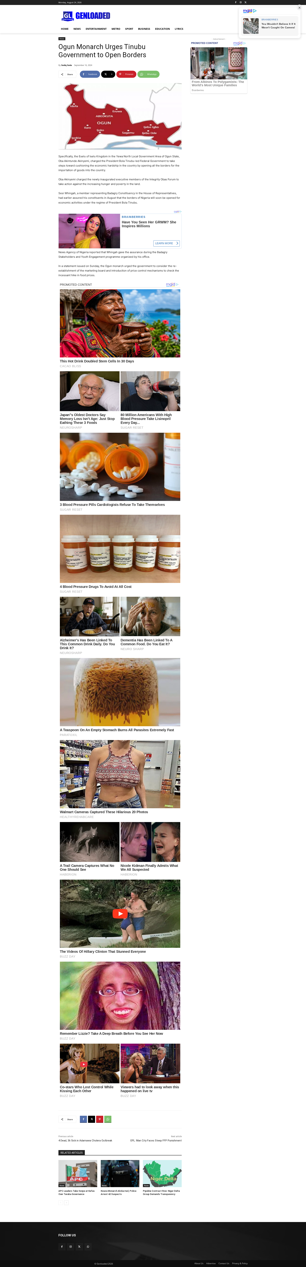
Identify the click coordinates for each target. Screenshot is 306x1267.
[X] (245, 3)
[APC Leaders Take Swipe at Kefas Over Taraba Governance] (77, 1173)
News (62, 38)
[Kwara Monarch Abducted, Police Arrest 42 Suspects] (120, 1173)
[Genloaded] (86, 16)
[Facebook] (236, 3)
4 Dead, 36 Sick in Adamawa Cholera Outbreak (85, 1140)
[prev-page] (60, 1202)
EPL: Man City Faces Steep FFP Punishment (156, 1140)
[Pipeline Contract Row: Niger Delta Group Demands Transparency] (162, 1173)
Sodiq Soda (66, 65)
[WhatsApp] (107, 1119)
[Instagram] (241, 3)
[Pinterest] (99, 1119)
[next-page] (66, 1202)
